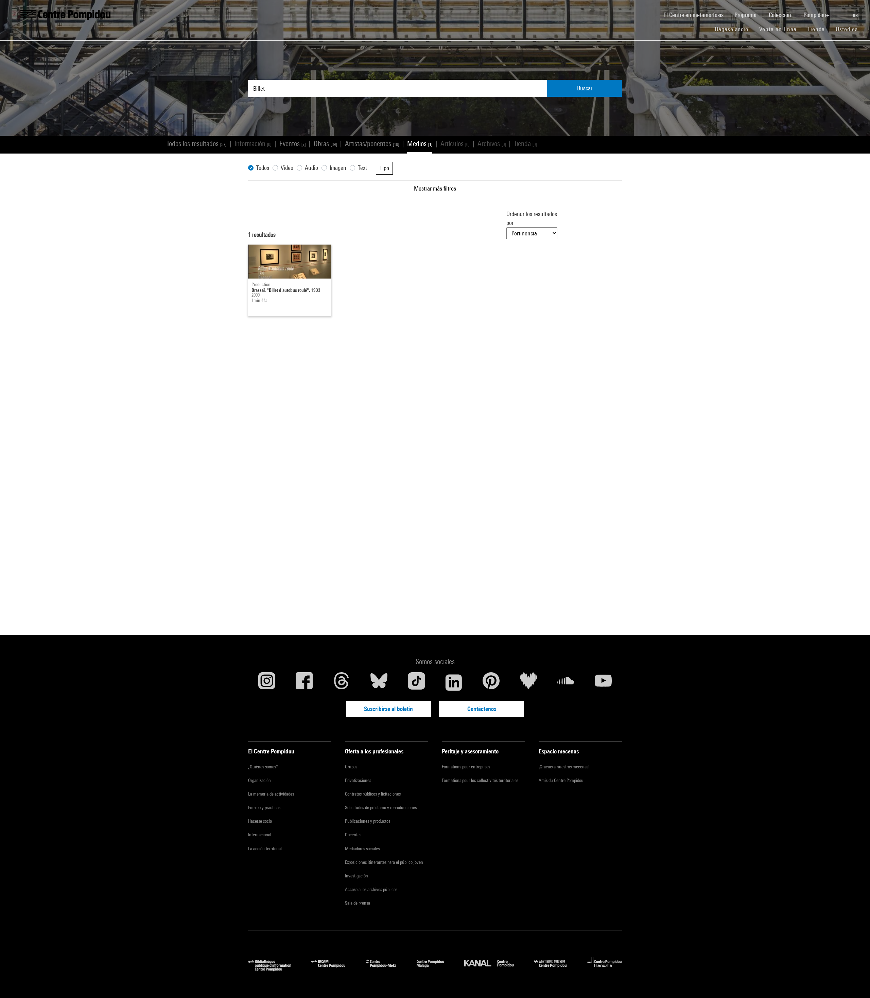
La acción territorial (265, 848)
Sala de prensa (357, 903)
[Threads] (341, 682)
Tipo (384, 168)
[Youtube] (603, 682)
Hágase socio (734, 29)
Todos (262, 167)
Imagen (338, 167)
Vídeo (287, 167)
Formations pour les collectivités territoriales (480, 780)
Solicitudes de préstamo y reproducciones (381, 807)
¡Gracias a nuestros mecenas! (564, 766)
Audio (311, 167)
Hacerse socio (260, 821)
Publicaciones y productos (367, 821)
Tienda (818, 29)
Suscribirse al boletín (388, 708)
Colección (781, 14)
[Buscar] (841, 11)
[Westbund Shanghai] (555, 969)
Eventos (292, 143)
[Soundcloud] (566, 682)
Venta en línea (778, 29)
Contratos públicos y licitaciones (373, 794)
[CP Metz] (386, 969)
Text (362, 167)
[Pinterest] (491, 682)
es (856, 14)
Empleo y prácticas (264, 807)
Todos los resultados (196, 143)
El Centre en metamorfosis (696, 14)
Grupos (351, 766)
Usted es (847, 29)
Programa (746, 14)
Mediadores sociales (362, 848)
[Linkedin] (453, 682)
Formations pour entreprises (466, 766)
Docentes (353, 834)
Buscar (584, 88)
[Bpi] (274, 969)
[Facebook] (304, 682)
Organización (259, 780)
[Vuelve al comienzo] (854, 982)
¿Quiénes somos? (263, 766)
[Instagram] (266, 682)
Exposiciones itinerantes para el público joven (384, 862)
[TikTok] (416, 682)
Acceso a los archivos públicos (371, 889)
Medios (419, 143)
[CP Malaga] (435, 969)
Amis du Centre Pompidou (561, 780)
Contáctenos (481, 708)
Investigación (356, 875)
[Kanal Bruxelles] (494, 969)
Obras (325, 143)
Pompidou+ (817, 14)
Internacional (259, 834)
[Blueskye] (379, 682)
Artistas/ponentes (372, 143)
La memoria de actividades (271, 794)
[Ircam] (333, 969)
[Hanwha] (604, 969)
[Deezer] (528, 682)
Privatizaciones (358, 780)
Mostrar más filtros (435, 188)
